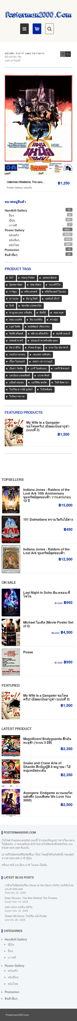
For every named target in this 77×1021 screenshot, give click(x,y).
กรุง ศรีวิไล (54, 285)
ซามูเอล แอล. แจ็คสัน (20, 313)
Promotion (12, 250)
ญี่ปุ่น (12, 220)
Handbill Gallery (16, 210)
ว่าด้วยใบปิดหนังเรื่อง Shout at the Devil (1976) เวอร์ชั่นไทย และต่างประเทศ (39, 887)
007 (11, 278)
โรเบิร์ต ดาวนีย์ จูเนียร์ (20, 389)
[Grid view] (63, 54)
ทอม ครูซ (58, 313)
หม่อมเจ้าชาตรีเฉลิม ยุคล (44, 341)
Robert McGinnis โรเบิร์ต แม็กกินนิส (26, 916)
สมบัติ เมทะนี (63, 334)
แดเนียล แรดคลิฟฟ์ (19, 375)
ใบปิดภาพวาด (17, 396)
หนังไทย (14, 245)
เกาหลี (13, 225)
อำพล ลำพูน (34, 347)
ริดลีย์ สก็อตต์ (16, 334)
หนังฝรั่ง (28, 187)
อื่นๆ (11, 215)
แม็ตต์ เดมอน (16, 382)
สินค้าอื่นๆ (11, 255)
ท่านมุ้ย (54, 320)
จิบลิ (11, 306)
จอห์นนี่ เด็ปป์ (52, 299)
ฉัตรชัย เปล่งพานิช (31, 306)
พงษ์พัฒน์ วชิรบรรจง (39, 327)
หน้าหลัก (9, 53)
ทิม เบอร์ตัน (36, 320)
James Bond (49, 278)
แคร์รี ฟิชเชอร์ (61, 368)
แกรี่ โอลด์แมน (38, 368)
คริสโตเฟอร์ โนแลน (55, 292)
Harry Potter (28, 278)
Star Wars (35, 285)
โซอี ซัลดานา (62, 382)
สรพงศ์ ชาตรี (16, 341)
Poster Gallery (14, 187)
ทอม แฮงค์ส (15, 320)
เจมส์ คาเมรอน (17, 354)
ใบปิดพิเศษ (46, 389)
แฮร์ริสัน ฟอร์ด (39, 382)
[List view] (68, 54)
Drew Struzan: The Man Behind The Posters (31, 898)
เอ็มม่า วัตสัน (16, 368)
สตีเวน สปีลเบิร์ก (39, 334)
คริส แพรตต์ (30, 292)
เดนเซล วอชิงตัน (42, 354)
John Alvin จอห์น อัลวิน (18, 907)
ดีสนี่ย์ (43, 313)
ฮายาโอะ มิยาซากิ (58, 347)
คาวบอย (13, 299)
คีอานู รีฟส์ (31, 299)
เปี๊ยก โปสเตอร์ (17, 361)
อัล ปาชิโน (14, 347)
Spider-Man (15, 285)
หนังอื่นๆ (14, 240)
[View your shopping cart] (37, 28)
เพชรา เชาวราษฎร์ (42, 361)
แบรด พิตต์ (43, 375)
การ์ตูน (13, 292)
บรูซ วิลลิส (14, 327)
